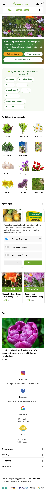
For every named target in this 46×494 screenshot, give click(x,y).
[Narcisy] (8, 184)
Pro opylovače (12, 96)
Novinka (7, 204)
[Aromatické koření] (8, 147)
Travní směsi (38, 192)
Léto (4, 313)
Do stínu (9, 85)
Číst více (5, 359)
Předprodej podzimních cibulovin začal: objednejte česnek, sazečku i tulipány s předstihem (20, 353)
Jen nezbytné (12, 263)
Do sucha (22, 85)
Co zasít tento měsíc (14, 107)
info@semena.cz (21, 479)
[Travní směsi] (38, 184)
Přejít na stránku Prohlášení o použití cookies (23, 268)
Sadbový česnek (13, 54)
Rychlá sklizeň (12, 90)
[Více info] (19, 289)
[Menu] (4, 3)
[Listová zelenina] (8, 128)
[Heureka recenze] (23, 428)
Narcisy (7, 192)
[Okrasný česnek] (23, 184)
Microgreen (23, 155)
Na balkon (10, 79)
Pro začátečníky (25, 79)
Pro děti (26, 90)
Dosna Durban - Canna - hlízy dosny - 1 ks (11, 295)
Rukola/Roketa (23, 136)
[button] (19, 34)
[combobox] (19, 10)
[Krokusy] (23, 165)
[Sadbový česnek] (8, 165)
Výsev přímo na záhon (15, 101)
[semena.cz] (21, 4)
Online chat (36, 479)
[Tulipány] (38, 165)
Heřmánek (38, 136)
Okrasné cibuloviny (23, 60)
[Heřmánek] (38, 128)
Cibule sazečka (33, 54)
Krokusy (23, 174)
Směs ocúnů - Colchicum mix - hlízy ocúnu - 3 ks (34, 296)
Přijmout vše (33, 263)
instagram (23, 379)
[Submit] (39, 10)
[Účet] (37, 3)
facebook (23, 397)
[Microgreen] (23, 147)
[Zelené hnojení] (38, 147)
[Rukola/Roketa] (23, 128)
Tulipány (38, 174)
